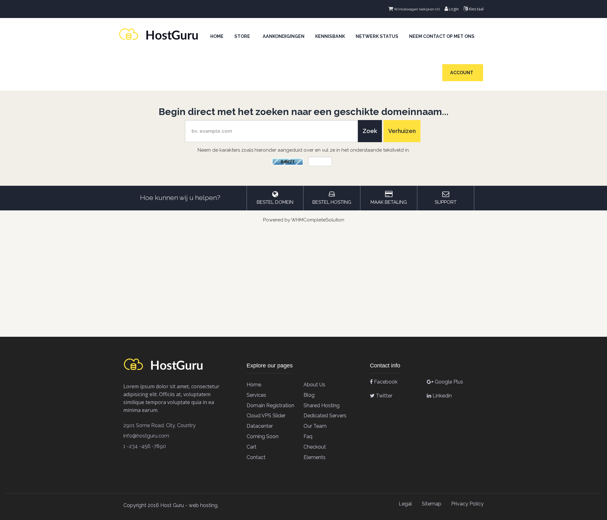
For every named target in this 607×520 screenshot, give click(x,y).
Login (453, 9)
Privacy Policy (467, 504)
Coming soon (263, 436)
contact (256, 457)
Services (256, 395)
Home (217, 36)
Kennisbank (330, 36)
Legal (405, 504)
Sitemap (431, 504)
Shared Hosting (322, 405)
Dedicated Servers (325, 416)
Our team (315, 426)
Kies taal (476, 9)
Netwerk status (377, 36)
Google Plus (448, 382)
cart (251, 447)
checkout (315, 447)
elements (315, 457)
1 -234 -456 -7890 (144, 446)
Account (462, 72)
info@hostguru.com (146, 436)
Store (243, 36)
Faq (308, 436)
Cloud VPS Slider (266, 416)
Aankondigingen (283, 36)
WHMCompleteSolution (317, 220)
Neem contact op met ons (442, 36)
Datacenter (260, 426)
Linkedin (441, 396)
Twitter (383, 396)
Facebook (385, 382)
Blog (309, 395)
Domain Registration (270, 405)
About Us (314, 385)
